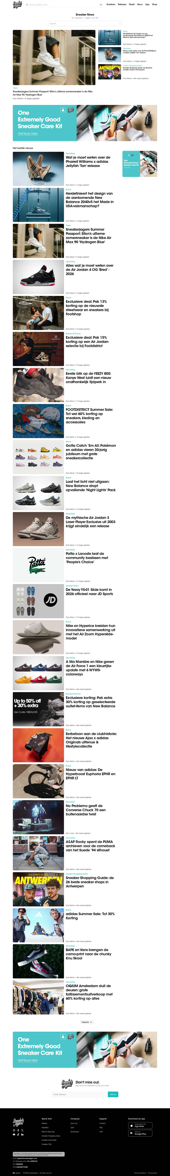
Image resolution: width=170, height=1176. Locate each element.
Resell (131, 5)
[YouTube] (14, 1134)
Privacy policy (152, 1173)
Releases (122, 5)
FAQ (101, 1127)
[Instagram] (14, 1130)
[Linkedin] (22, 1134)
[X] (22, 1130)
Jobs (72, 1127)
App (147, 5)
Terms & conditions (140, 1173)
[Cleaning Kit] (85, 123)
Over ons (74, 1123)
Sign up (113, 1094)
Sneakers (111, 5)
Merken (44, 1123)
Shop (154, 5)
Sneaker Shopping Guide (51, 1136)
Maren (20, 98)
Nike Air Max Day (48, 1132)
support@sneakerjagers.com (27, 1158)
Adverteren (75, 1132)
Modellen (45, 1127)
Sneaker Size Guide (49, 1140)
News (139, 5)
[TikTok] (18, 1134)
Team (15, 88)
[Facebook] (18, 1130)
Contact (102, 1123)
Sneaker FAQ (46, 1144)
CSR (101, 1132)
